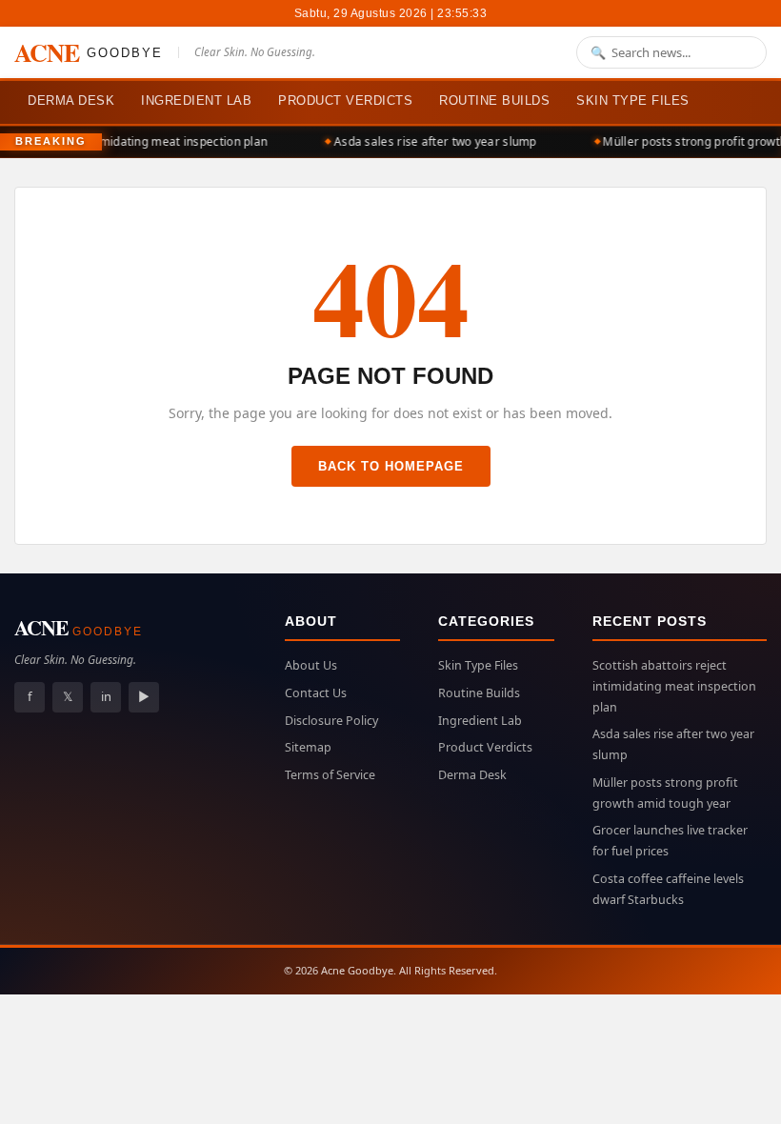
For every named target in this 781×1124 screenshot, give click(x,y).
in (106, 696)
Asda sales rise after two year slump (431, 141)
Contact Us (316, 693)
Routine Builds (494, 100)
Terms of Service (330, 775)
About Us (311, 665)
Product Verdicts (345, 100)
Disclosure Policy (331, 721)
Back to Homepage (391, 466)
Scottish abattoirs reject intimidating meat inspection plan (674, 686)
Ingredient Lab (196, 100)
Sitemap (308, 747)
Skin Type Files (633, 100)
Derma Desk (71, 100)
